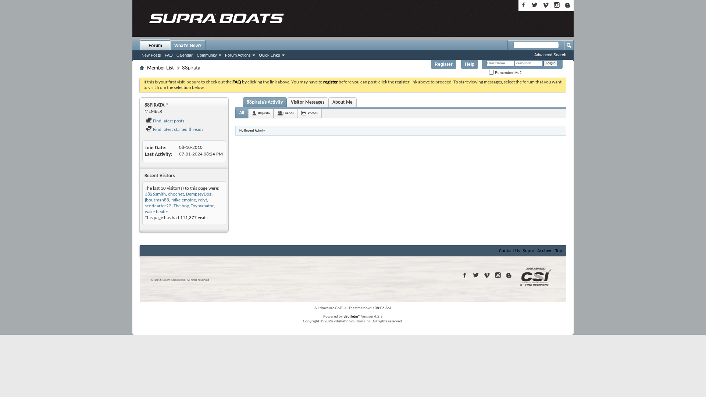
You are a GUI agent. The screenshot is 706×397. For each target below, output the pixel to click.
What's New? (188, 45)
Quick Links (269, 55)
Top (558, 250)
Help (469, 64)
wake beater (156, 212)
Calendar (184, 55)
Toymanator (202, 206)
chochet (176, 194)
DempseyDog (198, 194)
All (241, 113)
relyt (202, 200)
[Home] (216, 18)
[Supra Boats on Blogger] (568, 5)
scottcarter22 (158, 206)
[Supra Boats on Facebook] (523, 5)
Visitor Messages (307, 102)
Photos (313, 113)
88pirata (264, 113)
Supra (528, 250)
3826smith (155, 194)
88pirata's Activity (265, 102)
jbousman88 (157, 200)
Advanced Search (550, 55)
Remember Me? (508, 73)
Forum (155, 45)
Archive (544, 250)
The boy (181, 206)
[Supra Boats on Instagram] (557, 5)
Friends (289, 113)
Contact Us (509, 250)
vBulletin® (351, 317)
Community (207, 55)
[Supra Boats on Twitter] (535, 5)
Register (444, 64)
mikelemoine (183, 200)
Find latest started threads (177, 129)
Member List (160, 68)
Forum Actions (238, 55)
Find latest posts (168, 121)
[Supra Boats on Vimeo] (546, 5)
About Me (342, 102)
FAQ (169, 55)
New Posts (151, 55)
